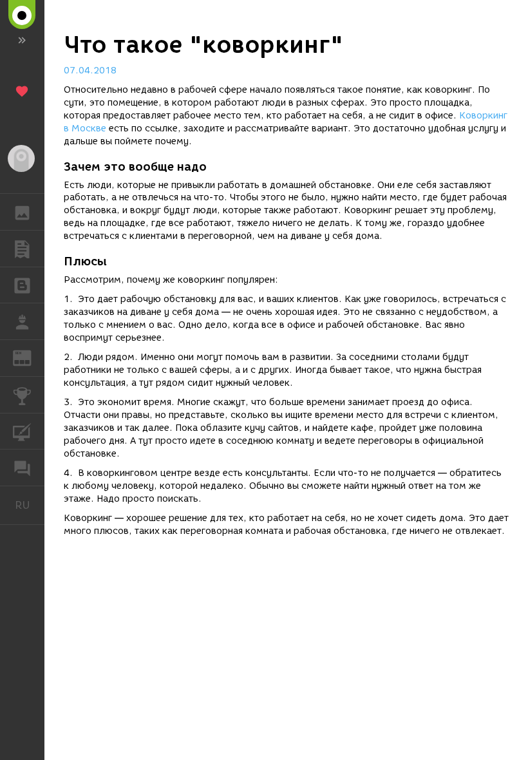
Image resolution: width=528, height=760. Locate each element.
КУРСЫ (22, 431)
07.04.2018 (90, 70)
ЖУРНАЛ (29, 357)
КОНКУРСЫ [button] (22, 395)
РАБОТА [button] (22, 321)
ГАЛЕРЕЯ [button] (22, 212)
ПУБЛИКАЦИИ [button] (22, 249)
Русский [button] (29, 505)
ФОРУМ (22, 468)
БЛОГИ (22, 285)
